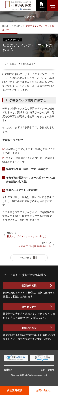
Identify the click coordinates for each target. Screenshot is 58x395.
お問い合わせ (29, 328)
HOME (5, 26)
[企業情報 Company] (41, 5)
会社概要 (8, 369)
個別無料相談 (14, 390)
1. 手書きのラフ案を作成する (21, 64)
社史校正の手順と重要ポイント (35, 246)
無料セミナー (29, 306)
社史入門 (16, 26)
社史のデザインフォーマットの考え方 (26, 236)
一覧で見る (26, 257)
